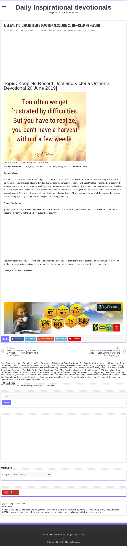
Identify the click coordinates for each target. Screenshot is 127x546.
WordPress (59, 534)
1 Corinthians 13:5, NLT (80, 166)
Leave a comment (74, 31)
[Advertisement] (63, 55)
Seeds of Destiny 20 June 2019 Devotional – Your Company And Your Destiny (22, 352)
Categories (7, 474)
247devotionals (12, 31)
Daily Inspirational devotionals (63, 7)
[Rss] (63, 538)
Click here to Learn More (92, 512)
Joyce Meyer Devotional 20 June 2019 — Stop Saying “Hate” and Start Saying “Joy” (104, 352)
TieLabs (80, 534)
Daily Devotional (30, 31)
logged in (32, 386)
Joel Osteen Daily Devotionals (50, 31)
